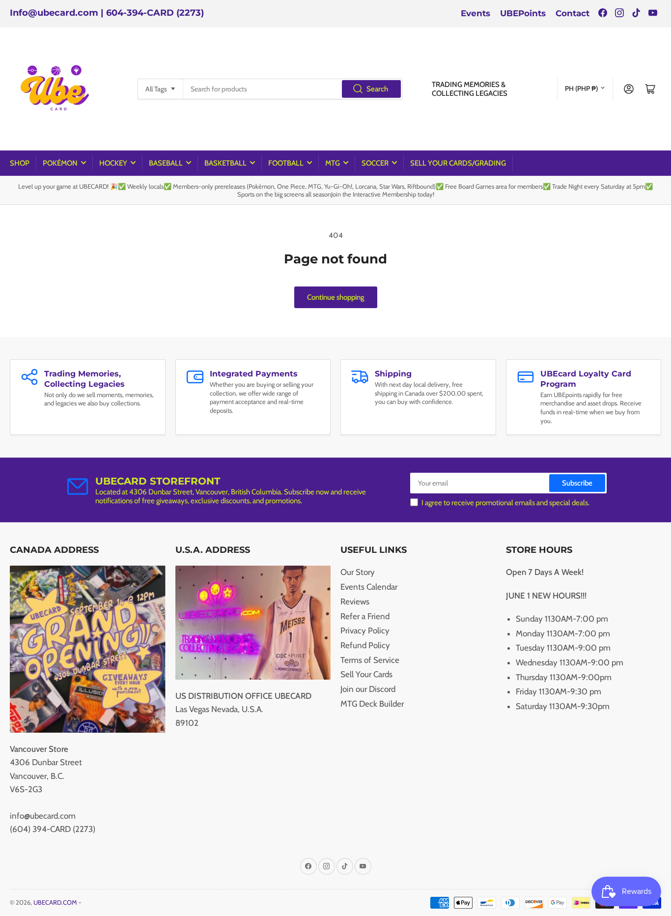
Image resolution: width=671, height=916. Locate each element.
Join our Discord (367, 689)
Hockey (113, 163)
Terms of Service (369, 660)
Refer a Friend (365, 616)
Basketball (225, 163)
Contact (572, 13)
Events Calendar (368, 587)
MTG (332, 163)
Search (377, 89)
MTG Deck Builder (372, 704)
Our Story (357, 572)
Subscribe (577, 483)
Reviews (354, 601)
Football (286, 163)
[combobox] (292, 89)
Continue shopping (335, 297)
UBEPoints (523, 13)
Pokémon (60, 163)
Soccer (375, 163)
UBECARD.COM (55, 902)
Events (475, 13)
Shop (19, 163)
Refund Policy (365, 645)
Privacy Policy (365, 630)
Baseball (166, 163)
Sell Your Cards (366, 674)
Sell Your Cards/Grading (458, 163)
